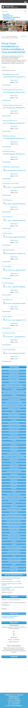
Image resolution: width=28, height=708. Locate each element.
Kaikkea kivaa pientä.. (14, 423)
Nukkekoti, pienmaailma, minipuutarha (14, 497)
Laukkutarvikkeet (13, 468)
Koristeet (13, 440)
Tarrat (13, 556)
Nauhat (14, 491)
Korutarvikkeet (14, 450)
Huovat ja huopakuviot (14, 417)
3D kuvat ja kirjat (13, 373)
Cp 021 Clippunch (7, 216)
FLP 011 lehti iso (6, 266)
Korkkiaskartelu (14, 447)
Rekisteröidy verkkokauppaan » (9, 616)
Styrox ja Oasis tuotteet (14, 550)
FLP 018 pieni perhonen (8, 333)
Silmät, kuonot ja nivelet (14, 538)
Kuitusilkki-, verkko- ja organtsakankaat (14, 456)
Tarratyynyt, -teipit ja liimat (14, 558)
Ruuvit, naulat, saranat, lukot (13, 523)
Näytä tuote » (14, 80)
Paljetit (14, 503)
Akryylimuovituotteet (14, 376)
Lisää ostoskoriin (7, 85)
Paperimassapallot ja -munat (13, 509)
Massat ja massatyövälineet (13, 477)
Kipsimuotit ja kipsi (14, 431)
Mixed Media (13, 485)
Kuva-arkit (14, 462)
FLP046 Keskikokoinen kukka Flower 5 (12, 90)
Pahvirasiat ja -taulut (13, 500)
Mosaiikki (13, 488)
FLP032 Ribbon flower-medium (10, 74)
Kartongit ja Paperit (14, 429)
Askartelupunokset (14, 382)
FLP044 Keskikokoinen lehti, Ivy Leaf (12, 105)
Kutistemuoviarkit (13, 459)
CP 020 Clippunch (7, 233)
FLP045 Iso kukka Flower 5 (9, 120)
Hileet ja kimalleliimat (13, 414)
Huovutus (13, 420)
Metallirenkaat (14, 483)
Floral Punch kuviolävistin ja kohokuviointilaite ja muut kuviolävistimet (14, 399)
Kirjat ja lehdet (14, 434)
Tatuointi (14, 564)
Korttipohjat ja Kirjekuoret (14, 453)
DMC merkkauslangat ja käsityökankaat (13, 392)
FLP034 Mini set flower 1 (9, 151)
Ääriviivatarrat (13, 567)
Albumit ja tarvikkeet (14, 379)
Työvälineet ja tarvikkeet (13, 561)
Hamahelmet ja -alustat (14, 408)
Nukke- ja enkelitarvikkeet (14, 494)
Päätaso (2, 36)
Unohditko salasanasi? (7, 617)
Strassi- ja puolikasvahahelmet (14, 547)
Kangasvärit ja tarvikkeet (13, 426)
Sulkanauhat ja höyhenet (13, 553)
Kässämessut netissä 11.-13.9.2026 (10, 581)
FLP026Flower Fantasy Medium (10, 167)
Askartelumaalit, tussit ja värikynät (14, 385)
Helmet (14, 411)
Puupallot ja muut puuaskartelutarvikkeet (14, 518)
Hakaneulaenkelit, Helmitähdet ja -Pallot (13, 405)
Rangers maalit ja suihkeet (14, 521)
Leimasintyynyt (14, 474)
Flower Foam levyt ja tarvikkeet (14, 402)
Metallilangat (13, 480)
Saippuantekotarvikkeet (14, 526)
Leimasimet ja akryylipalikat (13, 471)
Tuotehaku (24, 36)
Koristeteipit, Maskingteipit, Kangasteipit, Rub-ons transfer (14, 444)
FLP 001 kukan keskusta (9, 349)
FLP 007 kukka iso (7, 316)
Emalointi (13, 395)
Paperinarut (14, 506)
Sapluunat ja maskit (14, 529)
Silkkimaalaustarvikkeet (14, 535)
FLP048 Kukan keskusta (8, 136)
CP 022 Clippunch (7, 200)
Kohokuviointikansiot (13, 437)
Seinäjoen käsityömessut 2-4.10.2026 (11, 583)
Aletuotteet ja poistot (13, 370)
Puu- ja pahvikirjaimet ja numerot (14, 515)
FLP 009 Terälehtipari (8, 283)
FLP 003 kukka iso (7, 299)
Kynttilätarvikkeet (13, 465)
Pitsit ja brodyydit (13, 512)
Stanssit (14, 544)
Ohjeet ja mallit (14, 570)
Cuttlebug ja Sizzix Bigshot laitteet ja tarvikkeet (14, 389)
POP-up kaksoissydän (8, 250)
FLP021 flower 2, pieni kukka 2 (10, 183)
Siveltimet (13, 541)
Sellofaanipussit (14, 532)
